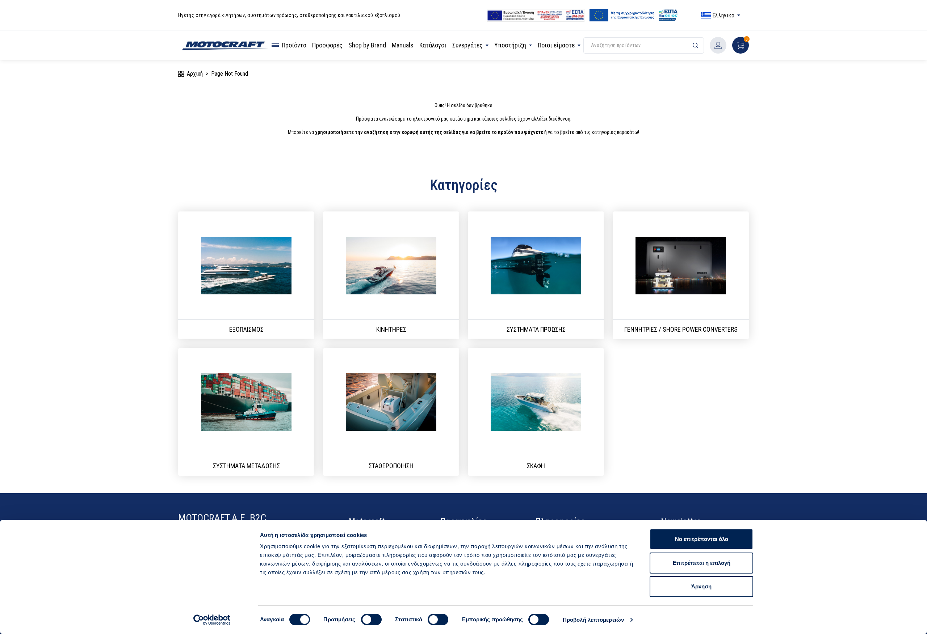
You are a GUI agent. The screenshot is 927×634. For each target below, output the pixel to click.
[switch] (371, 619)
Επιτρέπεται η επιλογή (701, 563)
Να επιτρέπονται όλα (701, 539)
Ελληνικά (723, 15)
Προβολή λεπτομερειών (593, 620)
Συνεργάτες (467, 45)
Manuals (403, 45)
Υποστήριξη (510, 45)
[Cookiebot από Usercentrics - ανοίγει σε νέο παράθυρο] (212, 619)
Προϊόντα (294, 45)
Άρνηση (701, 586)
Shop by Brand (367, 45)
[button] (740, 45)
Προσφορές (327, 45)
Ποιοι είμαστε (556, 45)
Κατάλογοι (432, 45)
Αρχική (195, 73)
